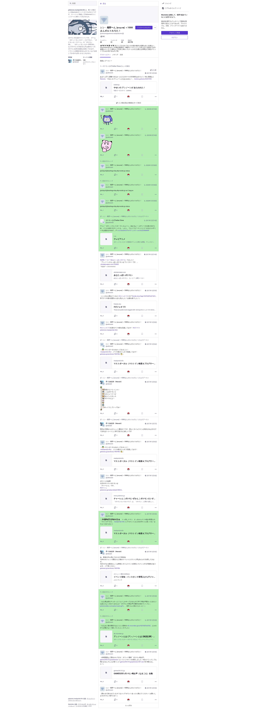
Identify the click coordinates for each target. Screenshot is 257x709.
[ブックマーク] (142, 96)
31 (111, 42)
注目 (121, 55)
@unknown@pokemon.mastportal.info (111, 33)
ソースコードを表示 (81, 706)
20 (101, 42)
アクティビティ (105, 55)
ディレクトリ (91, 698)
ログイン (175, 37)
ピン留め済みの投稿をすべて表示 (129, 103)
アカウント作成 (174, 33)
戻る (104, 4)
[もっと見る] (156, 96)
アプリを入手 (82, 704)
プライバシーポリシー (74, 700)
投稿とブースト (105, 61)
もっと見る (128, 705)
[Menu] (155, 27)
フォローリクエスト (144, 28)
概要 (84, 698)
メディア (115, 55)
